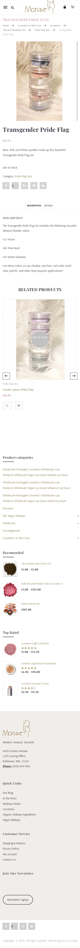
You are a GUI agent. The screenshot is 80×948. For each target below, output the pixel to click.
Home (6, 25)
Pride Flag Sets (42, 30)
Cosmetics (55, 25)
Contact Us (9, 859)
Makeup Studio (12, 803)
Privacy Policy (11, 848)
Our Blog (8, 792)
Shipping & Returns (14, 843)
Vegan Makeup (11, 820)
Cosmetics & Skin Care (29, 25)
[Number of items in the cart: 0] (72, 7)
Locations (9, 809)
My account (10, 854)
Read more (7, 405)
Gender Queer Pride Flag (18, 389)
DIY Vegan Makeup (14, 516)
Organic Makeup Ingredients (19, 814)
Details (48, 205)
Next (73, 376)
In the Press (10, 798)
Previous (6, 376)
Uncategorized (11, 530)
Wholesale (9, 523)
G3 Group (71, 940)
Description (34, 205)
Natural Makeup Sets (14, 30)
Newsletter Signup (17, 899)
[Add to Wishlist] (19, 405)
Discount (8, 508)
